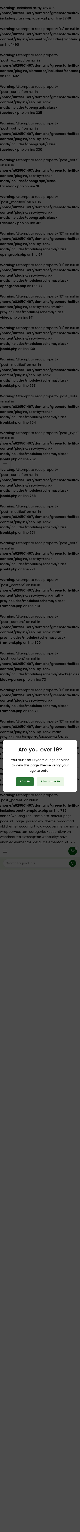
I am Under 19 (50, 782)
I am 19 (25, 782)
